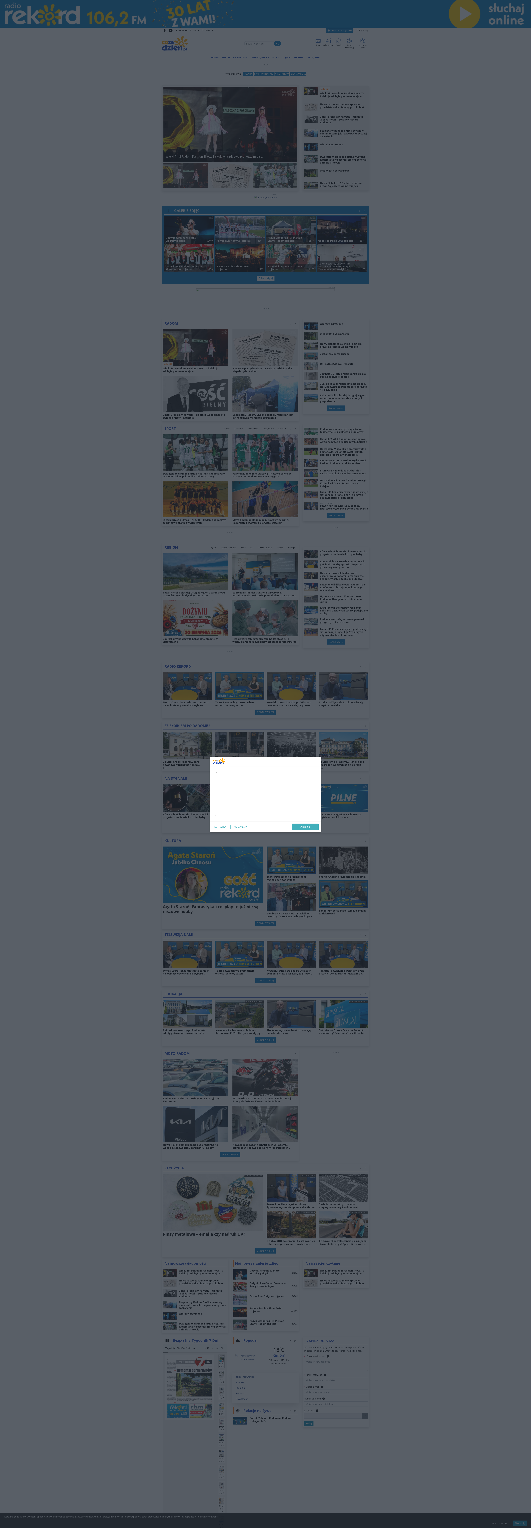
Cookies (231, 818)
